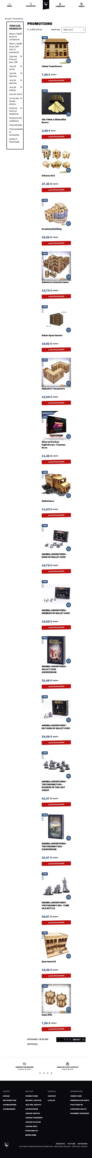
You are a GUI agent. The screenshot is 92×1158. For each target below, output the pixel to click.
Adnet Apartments (52, 335)
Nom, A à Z (74, 29)
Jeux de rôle (14, 94)
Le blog (51, 1100)
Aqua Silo (47, 1015)
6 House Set (48, 175)
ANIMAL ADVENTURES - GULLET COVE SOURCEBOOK (54, 669)
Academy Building (52, 229)
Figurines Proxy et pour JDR (13, 59)
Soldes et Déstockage (14, 140)
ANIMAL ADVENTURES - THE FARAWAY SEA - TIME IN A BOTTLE (55, 905)
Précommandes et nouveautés (15, 132)
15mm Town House (52, 66)
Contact (52, 1096)
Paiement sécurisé (79, 1113)
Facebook (60, 1144)
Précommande (15, 125)
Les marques (9, 1109)
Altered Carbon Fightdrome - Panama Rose (53, 445)
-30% (45, 38)
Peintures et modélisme (14, 119)
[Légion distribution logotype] (46, 4)
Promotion (48, 413)
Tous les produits (15, 27)
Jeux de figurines (13, 75)
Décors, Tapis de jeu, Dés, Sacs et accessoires (15, 48)
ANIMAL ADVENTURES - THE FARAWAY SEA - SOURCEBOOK (54, 846)
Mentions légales (62, 1147)
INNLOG (84, 1147)
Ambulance (48, 501)
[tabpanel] (25, 1067)
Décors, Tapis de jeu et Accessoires (15, 37)
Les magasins (9, 1105)
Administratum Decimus (55, 282)
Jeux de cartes (12, 68)
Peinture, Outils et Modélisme (14, 111)
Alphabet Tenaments (53, 388)
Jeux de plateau (12, 89)
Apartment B (49, 961)
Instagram (82, 1144)
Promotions (31, 1096)
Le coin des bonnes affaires (14, 101)
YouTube (71, 1144)
